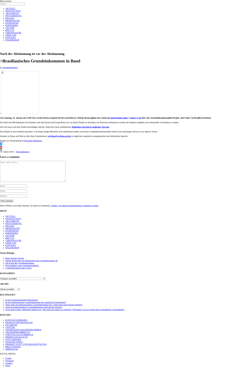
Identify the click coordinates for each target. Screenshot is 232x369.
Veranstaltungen (22, 152)
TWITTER (10, 327)
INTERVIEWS (12, 23)
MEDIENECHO (12, 20)
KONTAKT (10, 37)
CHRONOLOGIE (13, 33)
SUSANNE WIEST (14, 342)
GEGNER (9, 28)
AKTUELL (10, 8)
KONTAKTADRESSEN (16, 320)
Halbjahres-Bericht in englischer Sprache (90, 127)
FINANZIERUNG (13, 16)
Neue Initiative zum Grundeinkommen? (22, 265)
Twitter (8, 358)
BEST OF (9, 30)
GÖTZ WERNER (13, 339)
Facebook (9, 361)
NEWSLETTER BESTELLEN (19, 322)
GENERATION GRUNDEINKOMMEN (23, 330)
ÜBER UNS (10, 35)
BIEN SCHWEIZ (13, 347)
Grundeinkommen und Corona (18, 268)
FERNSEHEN (11, 25)
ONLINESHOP (12, 40)
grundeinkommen (10, 67)
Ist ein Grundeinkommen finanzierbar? (21, 300)
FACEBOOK (11, 325)
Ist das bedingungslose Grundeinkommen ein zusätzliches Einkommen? (35, 302)
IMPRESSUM (11, 349)
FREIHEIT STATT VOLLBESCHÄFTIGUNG (26, 344)
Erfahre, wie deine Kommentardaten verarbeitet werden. (75, 206)
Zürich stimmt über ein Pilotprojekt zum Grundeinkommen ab (31, 261)
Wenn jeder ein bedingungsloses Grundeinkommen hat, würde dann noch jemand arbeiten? (43, 305)
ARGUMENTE (12, 13)
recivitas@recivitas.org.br (59, 136)
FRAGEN (9, 18)
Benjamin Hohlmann (33, 141)
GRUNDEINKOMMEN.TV (17, 332)
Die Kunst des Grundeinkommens (19, 263)
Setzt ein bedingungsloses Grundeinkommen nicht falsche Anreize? (33, 307)
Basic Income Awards (14, 258)
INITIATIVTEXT (13, 11)
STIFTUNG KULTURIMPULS (19, 334)
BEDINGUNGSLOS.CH (16, 337)
